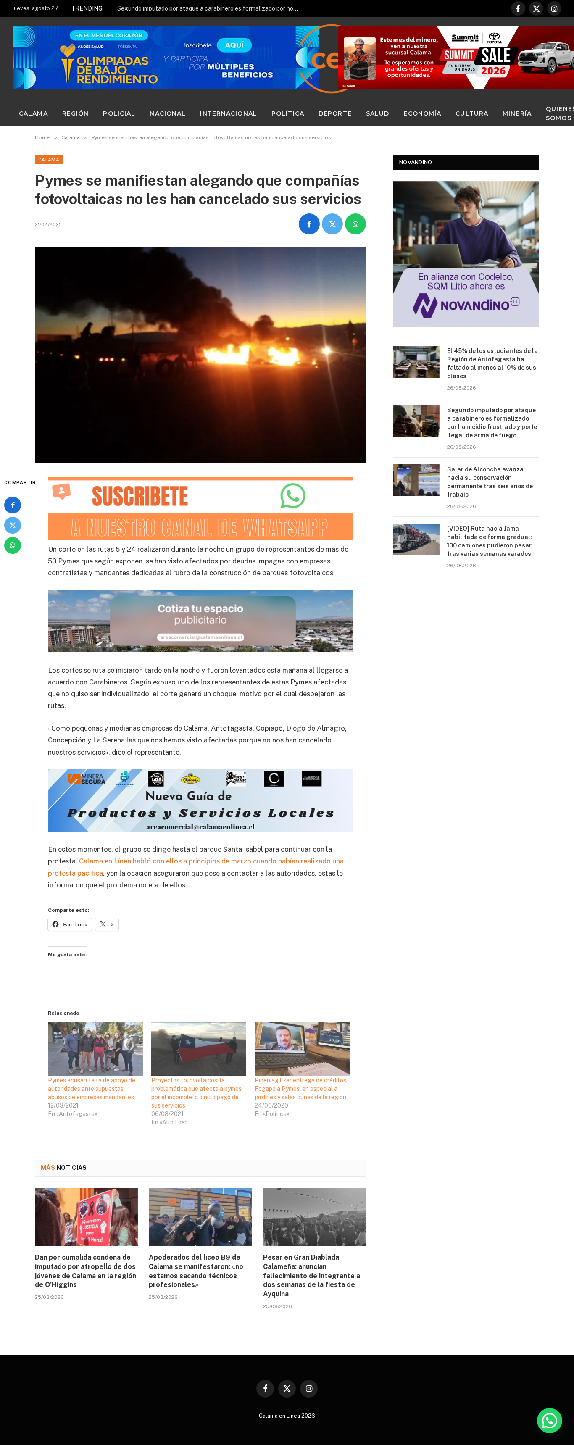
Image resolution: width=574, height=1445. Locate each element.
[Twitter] (12, 525)
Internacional (228, 113)
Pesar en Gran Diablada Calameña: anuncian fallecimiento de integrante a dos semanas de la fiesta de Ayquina (311, 1275)
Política (287, 113)
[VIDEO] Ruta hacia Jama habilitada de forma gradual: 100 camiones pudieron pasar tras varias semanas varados (489, 541)
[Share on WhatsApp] (355, 223)
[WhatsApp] (12, 545)
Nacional (168, 113)
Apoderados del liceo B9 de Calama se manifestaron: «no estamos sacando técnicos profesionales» (196, 1271)
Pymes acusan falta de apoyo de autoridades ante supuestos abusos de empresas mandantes (91, 1088)
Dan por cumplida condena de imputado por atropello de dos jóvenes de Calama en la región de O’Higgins (85, 1271)
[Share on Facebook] (309, 223)
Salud (378, 113)
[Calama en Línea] (331, 59)
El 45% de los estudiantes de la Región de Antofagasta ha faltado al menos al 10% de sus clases (492, 363)
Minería (517, 113)
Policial (119, 113)
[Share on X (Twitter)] (332, 223)
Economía (422, 113)
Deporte (335, 113)
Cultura (472, 113)
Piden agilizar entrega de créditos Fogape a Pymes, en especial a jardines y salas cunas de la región (301, 1088)
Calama (33, 113)
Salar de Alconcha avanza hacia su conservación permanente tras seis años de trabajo (490, 482)
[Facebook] (12, 505)
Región (75, 113)
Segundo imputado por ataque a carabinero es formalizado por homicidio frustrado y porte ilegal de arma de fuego (211, 8)
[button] (549, 1420)
